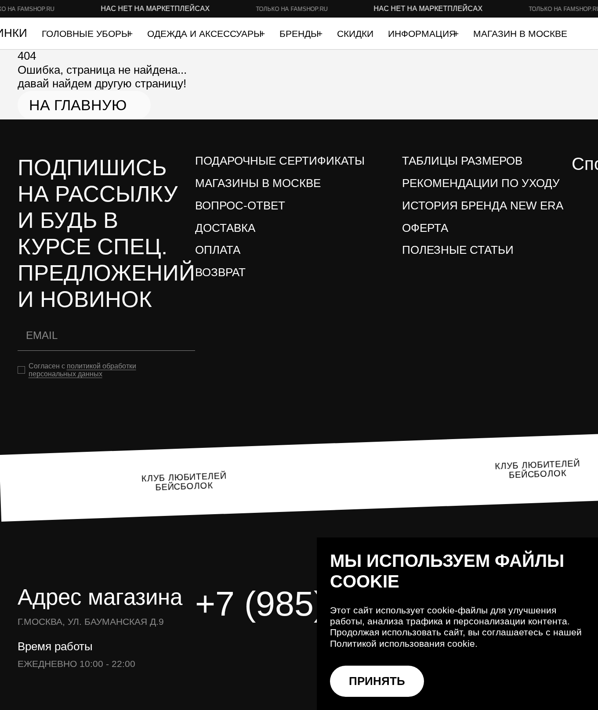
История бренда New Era (482, 205)
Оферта (425, 227)
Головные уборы (87, 34)
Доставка (225, 227)
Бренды (300, 34)
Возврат (220, 272)
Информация (423, 34)
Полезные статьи (458, 249)
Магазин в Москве (520, 34)
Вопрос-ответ (240, 205)
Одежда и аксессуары (206, 34)
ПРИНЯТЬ (377, 681)
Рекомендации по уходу (481, 183)
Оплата (217, 249)
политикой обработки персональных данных (82, 370)
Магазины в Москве (258, 183)
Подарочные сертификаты (280, 160)
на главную (78, 105)
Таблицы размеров (462, 160)
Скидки (355, 34)
